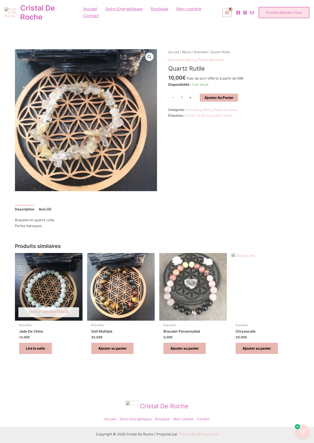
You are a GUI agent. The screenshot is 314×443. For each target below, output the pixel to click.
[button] (284, 12)
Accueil (173, 52)
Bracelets (201, 52)
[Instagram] (245, 13)
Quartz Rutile (222, 115)
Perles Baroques (211, 60)
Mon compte (183, 419)
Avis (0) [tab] (45, 209)
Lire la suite (35, 348)
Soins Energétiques (136, 419)
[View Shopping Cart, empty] (227, 12)
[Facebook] (238, 13)
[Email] (252, 13)
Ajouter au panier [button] (112, 348)
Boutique (162, 419)
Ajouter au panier (219, 97)
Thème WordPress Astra (198, 434)
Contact (203, 419)
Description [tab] (24, 209)
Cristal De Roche (37, 12)
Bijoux (186, 52)
